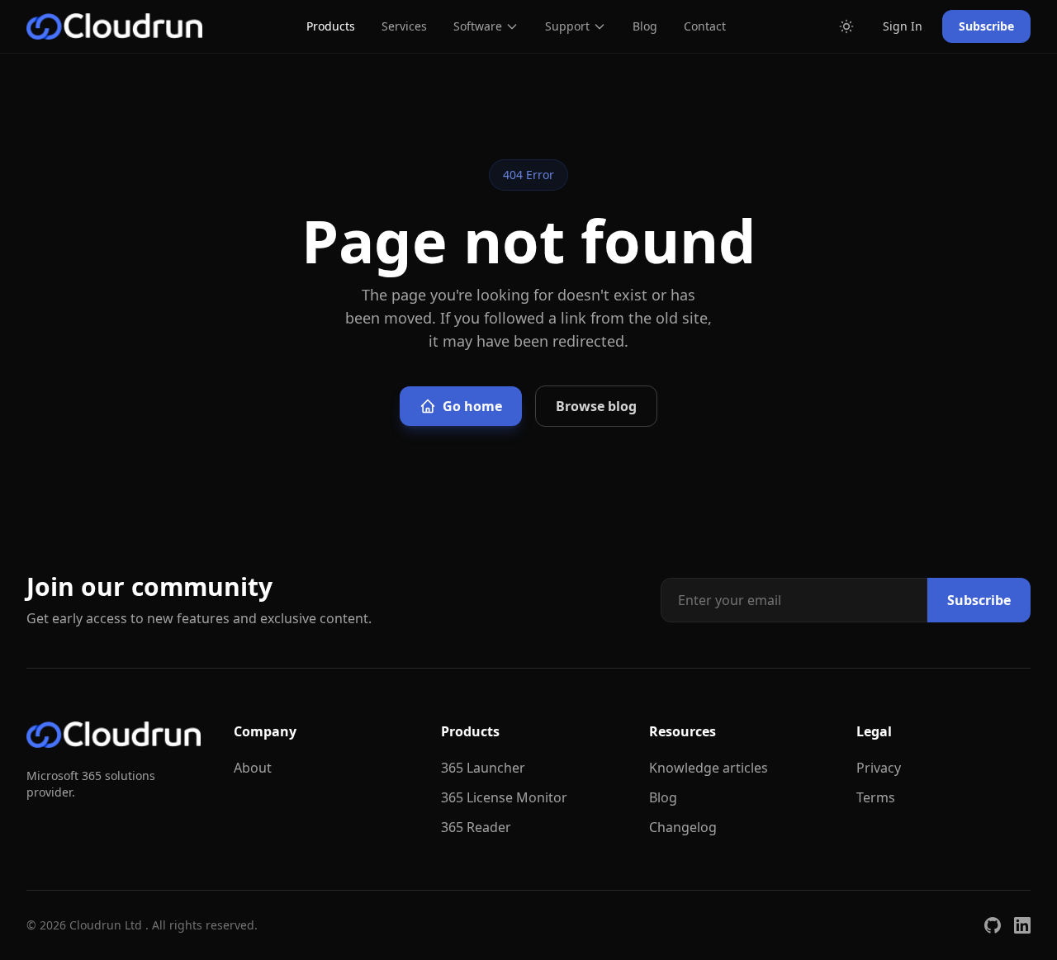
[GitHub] (992, 925)
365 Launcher (483, 768)
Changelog (683, 827)
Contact (705, 26)
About (253, 768)
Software (477, 26)
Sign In (902, 26)
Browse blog (596, 406)
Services (404, 26)
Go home (472, 406)
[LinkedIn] (1022, 925)
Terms (875, 797)
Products (330, 26)
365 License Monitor (504, 797)
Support (567, 26)
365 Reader (476, 827)
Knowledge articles (708, 768)
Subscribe (986, 26)
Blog (645, 26)
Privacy (878, 768)
